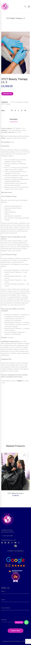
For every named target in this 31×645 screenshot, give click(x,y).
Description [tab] (13, 119)
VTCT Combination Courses (19, 102)
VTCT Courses (5, 104)
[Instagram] (11, 542)
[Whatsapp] (19, 542)
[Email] (25, 110)
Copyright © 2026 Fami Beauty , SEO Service (15, 641)
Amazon (19, 381)
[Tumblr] (18, 110)
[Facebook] (11, 110)
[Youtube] (15, 542)
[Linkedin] (21, 110)
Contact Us (7, 93)
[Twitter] (15, 110)
